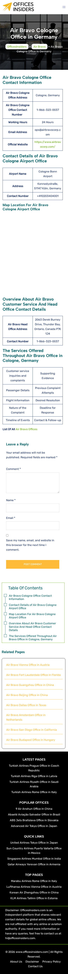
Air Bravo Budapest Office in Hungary (30, 739)
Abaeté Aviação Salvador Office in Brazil (34, 814)
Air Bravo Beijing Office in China (27, 695)
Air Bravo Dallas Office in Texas (26, 705)
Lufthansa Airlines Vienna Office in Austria (34, 886)
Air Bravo (39, 46)
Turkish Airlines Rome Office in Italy (34, 792)
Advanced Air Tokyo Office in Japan (34, 826)
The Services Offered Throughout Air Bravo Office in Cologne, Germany (33, 637)
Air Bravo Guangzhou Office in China (30, 685)
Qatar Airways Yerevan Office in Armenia (34, 864)
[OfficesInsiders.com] (18, 9)
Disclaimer (32, 961)
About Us (16, 961)
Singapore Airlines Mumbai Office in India (34, 858)
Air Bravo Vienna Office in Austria (28, 664)
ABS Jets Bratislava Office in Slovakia (34, 820)
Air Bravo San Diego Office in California (31, 729)
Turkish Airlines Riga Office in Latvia (34, 776)
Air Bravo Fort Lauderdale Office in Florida (33, 675)
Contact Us (35, 966)
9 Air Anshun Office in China (34, 808)
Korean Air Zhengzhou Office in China (34, 892)
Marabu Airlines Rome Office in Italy (34, 881)
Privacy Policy (51, 961)
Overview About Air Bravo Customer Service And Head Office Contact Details (32, 627)
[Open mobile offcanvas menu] (64, 7)
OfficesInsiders (17, 46)
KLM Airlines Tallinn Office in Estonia (34, 898)
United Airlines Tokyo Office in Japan (34, 842)
